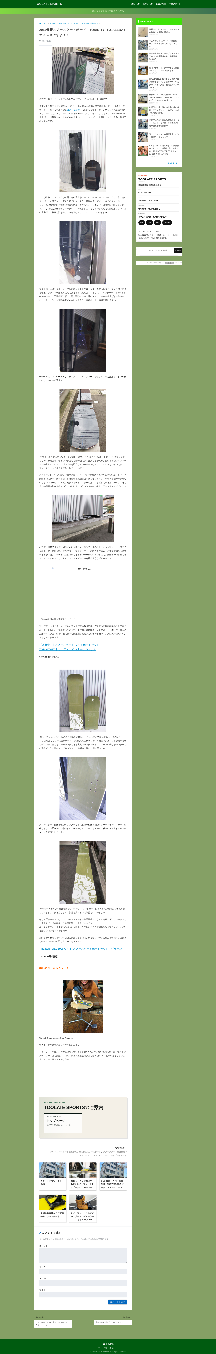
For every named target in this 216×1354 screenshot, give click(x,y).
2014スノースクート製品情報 (63, 1151)
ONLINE (167, 222)
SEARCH (177, 250)
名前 (42, 1267)
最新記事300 (161, 4)
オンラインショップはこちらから (108, 11)
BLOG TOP (147, 4)
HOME (110, 1343)
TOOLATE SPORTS (48, 4)
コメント (43, 1246)
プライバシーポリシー (107, 1348)
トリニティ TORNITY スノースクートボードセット (103, 1155)
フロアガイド (174, 4)
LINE (149, 222)
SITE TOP (135, 4)
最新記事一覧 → (174, 163)
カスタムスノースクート (90, 1151)
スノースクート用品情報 (114, 1151)
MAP (158, 222)
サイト (42, 1290)
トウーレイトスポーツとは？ (149, 231)
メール (43, 1278)
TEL (141, 222)
